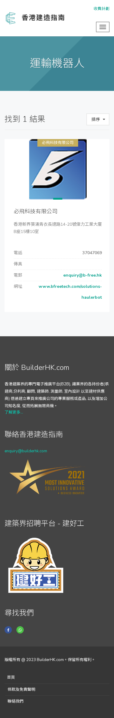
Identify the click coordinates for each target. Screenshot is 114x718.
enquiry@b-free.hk (82, 275)
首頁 (11, 677)
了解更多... (14, 412)
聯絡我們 (15, 701)
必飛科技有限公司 (58, 142)
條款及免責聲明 (21, 689)
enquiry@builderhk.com (26, 451)
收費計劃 (101, 9)
